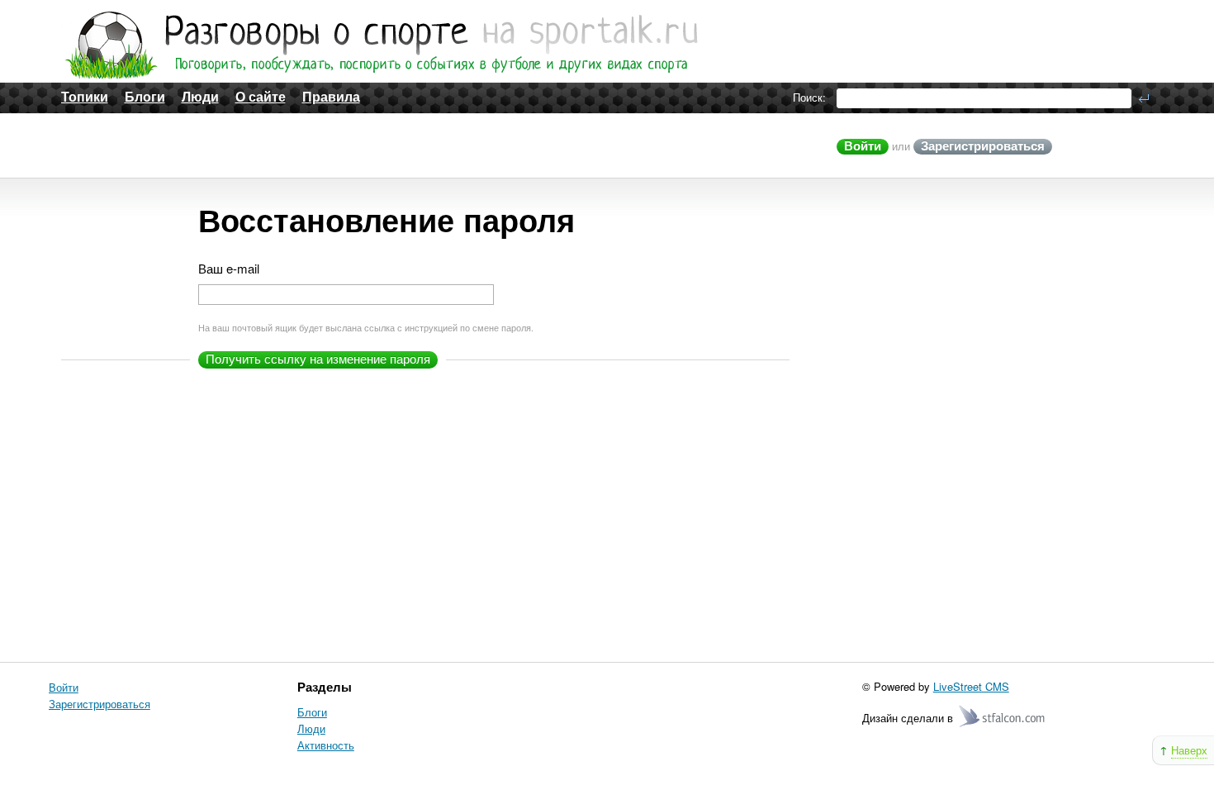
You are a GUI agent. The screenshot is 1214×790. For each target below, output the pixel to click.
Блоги (145, 97)
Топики (84, 97)
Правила (331, 97)
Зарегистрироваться (983, 146)
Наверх (1189, 750)
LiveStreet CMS (971, 686)
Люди (200, 97)
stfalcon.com (1003, 717)
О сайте (260, 97)
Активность (325, 745)
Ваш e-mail (228, 269)
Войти (862, 146)
